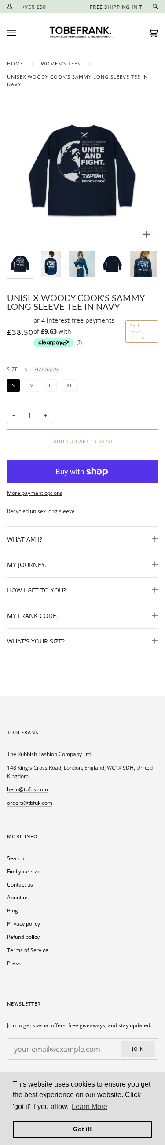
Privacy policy (23, 923)
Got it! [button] (82, 1129)
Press (14, 963)
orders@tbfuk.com (29, 802)
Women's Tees (61, 64)
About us (18, 897)
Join (138, 1049)
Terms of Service (27, 949)
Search (15, 857)
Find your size (23, 871)
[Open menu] (20, 32)
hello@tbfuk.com (27, 788)
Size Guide (46, 369)
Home (15, 64)
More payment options (34, 492)
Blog (12, 910)
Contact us (20, 884)
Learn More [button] (89, 1106)
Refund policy (23, 936)
